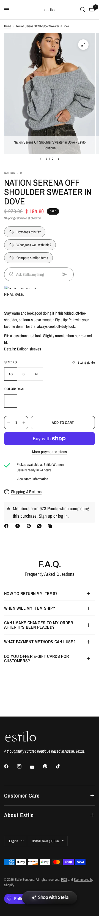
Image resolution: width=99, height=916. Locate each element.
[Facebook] (7, 526)
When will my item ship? (29, 608)
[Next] (58, 159)
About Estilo (19, 815)
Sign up (45, 516)
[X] (18, 526)
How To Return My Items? (30, 593)
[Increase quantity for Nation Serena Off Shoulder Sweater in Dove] (24, 422)
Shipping (9, 218)
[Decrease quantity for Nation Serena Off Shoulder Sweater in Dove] (8, 422)
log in (63, 516)
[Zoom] (83, 44)
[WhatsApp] (40, 526)
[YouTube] (36, 767)
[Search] (82, 9)
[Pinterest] (30, 526)
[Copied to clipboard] (51, 526)
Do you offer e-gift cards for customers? (36, 658)
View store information (32, 479)
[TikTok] (62, 766)
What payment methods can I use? (40, 642)
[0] (91, 9)
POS (64, 879)
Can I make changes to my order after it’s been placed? (38, 625)
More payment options (49, 451)
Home (7, 26)
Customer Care (22, 795)
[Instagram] (23, 766)
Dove (10, 401)
